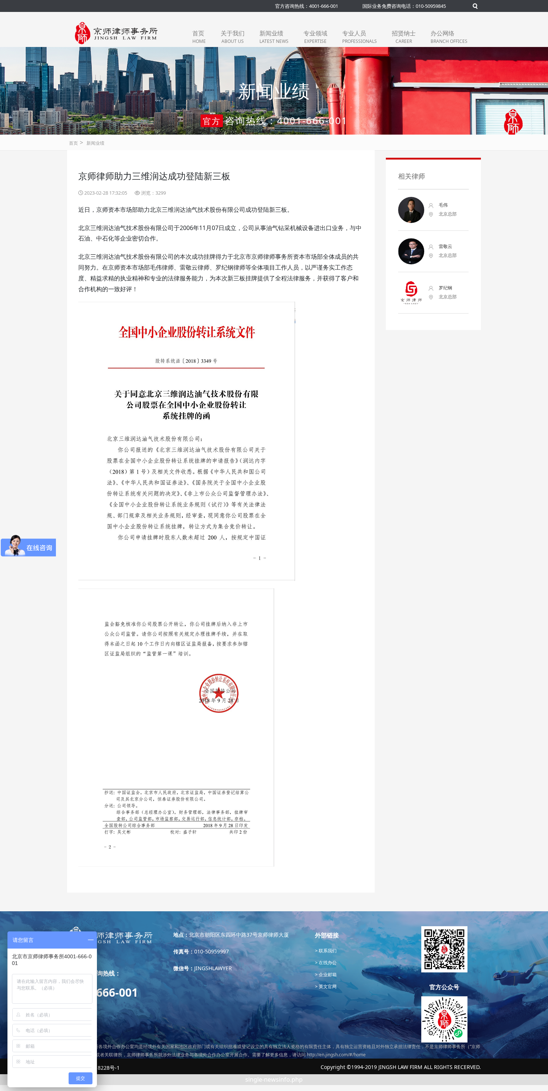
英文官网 (327, 986)
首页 (199, 36)
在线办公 (327, 962)
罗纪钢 (445, 287)
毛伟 (443, 205)
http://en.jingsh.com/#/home (336, 1054)
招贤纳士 (404, 36)
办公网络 (449, 36)
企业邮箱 (327, 974)
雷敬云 (445, 246)
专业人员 (359, 36)
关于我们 (233, 36)
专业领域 (315, 36)
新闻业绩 (274, 36)
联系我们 (327, 950)
